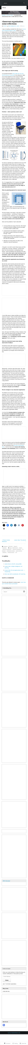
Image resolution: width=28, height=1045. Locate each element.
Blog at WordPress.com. (14, 1032)
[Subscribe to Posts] (4, 1025)
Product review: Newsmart (6, 540)
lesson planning (19, 551)
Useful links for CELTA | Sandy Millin (13, 564)
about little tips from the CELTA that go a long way (13, 74)
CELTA (20, 547)
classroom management (7, 549)
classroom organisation (17, 549)
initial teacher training (10, 551)
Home (3, 15)
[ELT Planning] (14, 12)
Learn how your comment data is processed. (14, 582)
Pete (5, 26)
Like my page (6, 881)
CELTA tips (9, 15)
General (15, 546)
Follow (6, 980)
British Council (15, 547)
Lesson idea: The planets (20, 540)
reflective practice (11, 552)
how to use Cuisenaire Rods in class (14, 29)
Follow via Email (6, 968)
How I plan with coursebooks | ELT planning (15, 574)
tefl (16, 552)
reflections (4, 547)
